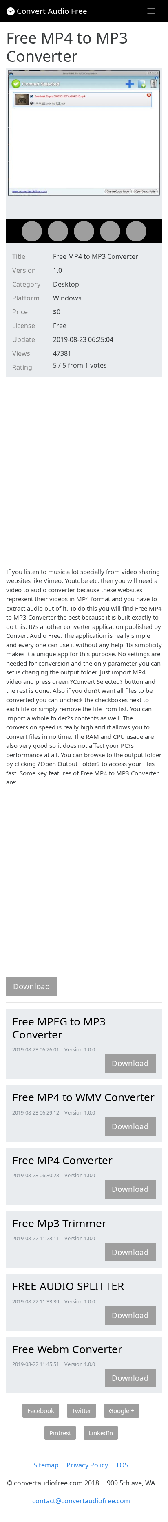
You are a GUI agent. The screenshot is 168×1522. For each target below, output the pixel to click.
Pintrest (60, 1433)
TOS (122, 1465)
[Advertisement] (84, 470)
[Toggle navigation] (151, 11)
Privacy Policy (87, 1465)
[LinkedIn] (136, 231)
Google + (122, 1410)
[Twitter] (58, 231)
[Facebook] (32, 231)
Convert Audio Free (52, 11)
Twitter (81, 1410)
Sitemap (46, 1465)
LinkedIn (100, 1433)
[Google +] (84, 231)
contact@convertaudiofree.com (81, 1500)
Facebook (40, 1410)
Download (31, 986)
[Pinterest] (110, 231)
